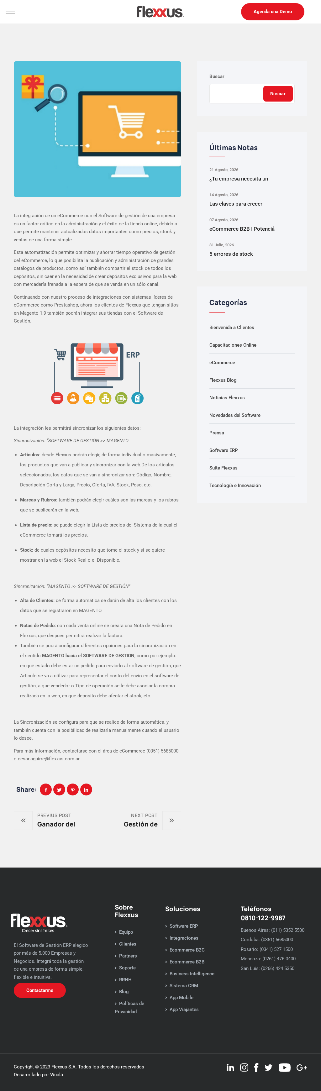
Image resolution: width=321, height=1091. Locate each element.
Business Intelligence (192, 974)
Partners (128, 956)
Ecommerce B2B (187, 962)
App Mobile (181, 997)
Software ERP (223, 450)
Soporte (127, 968)
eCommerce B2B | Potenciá (242, 229)
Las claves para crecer (235, 204)
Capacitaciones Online (232, 345)
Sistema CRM (184, 986)
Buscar (216, 76)
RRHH (125, 980)
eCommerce (222, 362)
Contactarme (39, 990)
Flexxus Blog (223, 380)
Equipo (126, 932)
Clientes (127, 944)
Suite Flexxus (223, 468)
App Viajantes (184, 1009)
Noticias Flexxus (227, 398)
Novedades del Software (234, 415)
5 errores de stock (231, 254)
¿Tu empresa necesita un (238, 179)
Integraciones (184, 938)
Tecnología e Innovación (235, 485)
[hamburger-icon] (10, 12)
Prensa (216, 433)
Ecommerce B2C (187, 950)
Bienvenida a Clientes (231, 327)
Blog (124, 991)
